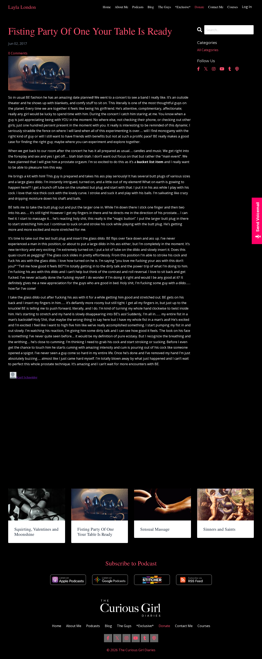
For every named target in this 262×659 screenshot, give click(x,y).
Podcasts (137, 7)
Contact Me (215, 7)
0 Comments (17, 53)
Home (107, 7)
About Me (121, 7)
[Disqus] (99, 421)
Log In (247, 7)
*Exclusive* (183, 7)
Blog (151, 7)
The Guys (164, 7)
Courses (232, 7)
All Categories (207, 50)
